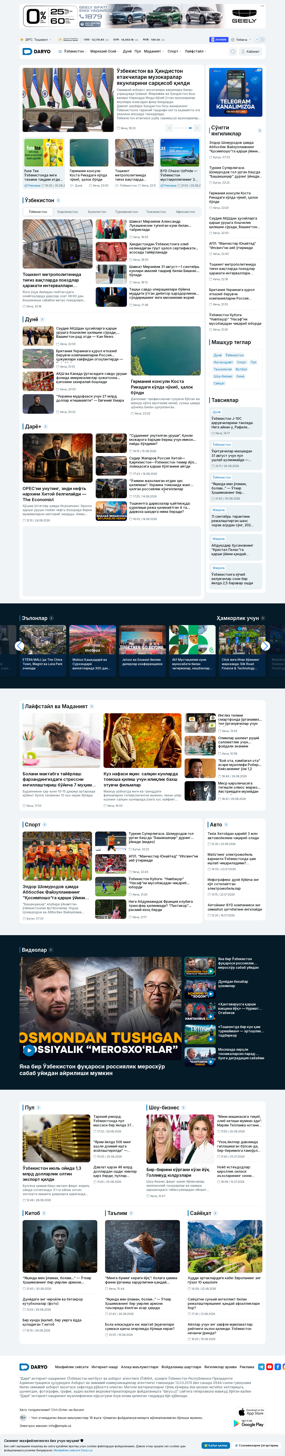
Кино (240, 376)
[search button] (233, 51)
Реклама (247, 1367)
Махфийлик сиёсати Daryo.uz (73, 1450)
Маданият (152, 51)
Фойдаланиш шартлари (181, 1367)
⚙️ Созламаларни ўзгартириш (256, 1445)
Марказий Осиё (103, 51)
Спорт (173, 51)
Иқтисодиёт (223, 362)
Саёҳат (219, 383)
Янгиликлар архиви (220, 1367)
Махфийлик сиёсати (72, 1367)
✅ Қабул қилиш (215, 1445)
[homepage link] (36, 51)
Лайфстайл (194, 51)
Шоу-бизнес (223, 376)
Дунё (127, 51)
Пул (138, 51)
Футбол (241, 369)
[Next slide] (197, 129)
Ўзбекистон (74, 51)
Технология (223, 369)
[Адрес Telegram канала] (261, 1366)
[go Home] (33, 1367)
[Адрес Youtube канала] (269, 1366)
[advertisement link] (218, 39)
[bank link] (68, 39)
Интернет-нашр (105, 1367)
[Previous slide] (169, 129)
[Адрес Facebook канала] (277, 1366)
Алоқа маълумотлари (139, 1367)
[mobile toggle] (60, 51)
